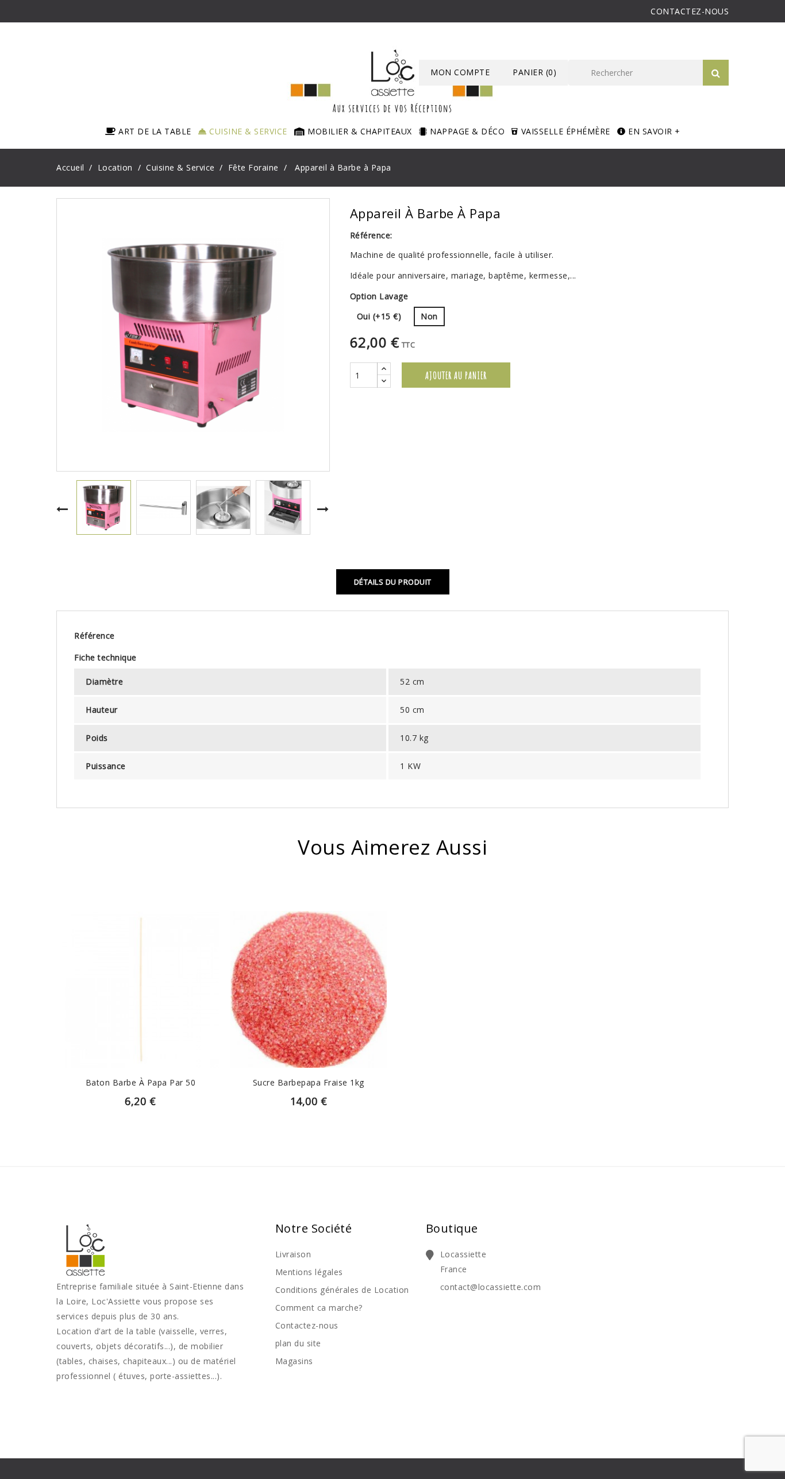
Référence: (371, 235)
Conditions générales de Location (342, 1289)
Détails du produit (393, 582)
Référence (94, 635)
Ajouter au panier (456, 375)
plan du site (298, 1343)
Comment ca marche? (319, 1307)
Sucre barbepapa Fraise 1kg (308, 1082)
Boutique (452, 1228)
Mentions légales (309, 1271)
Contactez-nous (306, 1325)
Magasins (294, 1361)
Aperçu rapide (140, 972)
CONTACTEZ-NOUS (690, 11)
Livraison (293, 1254)
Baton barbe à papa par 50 (141, 1082)
